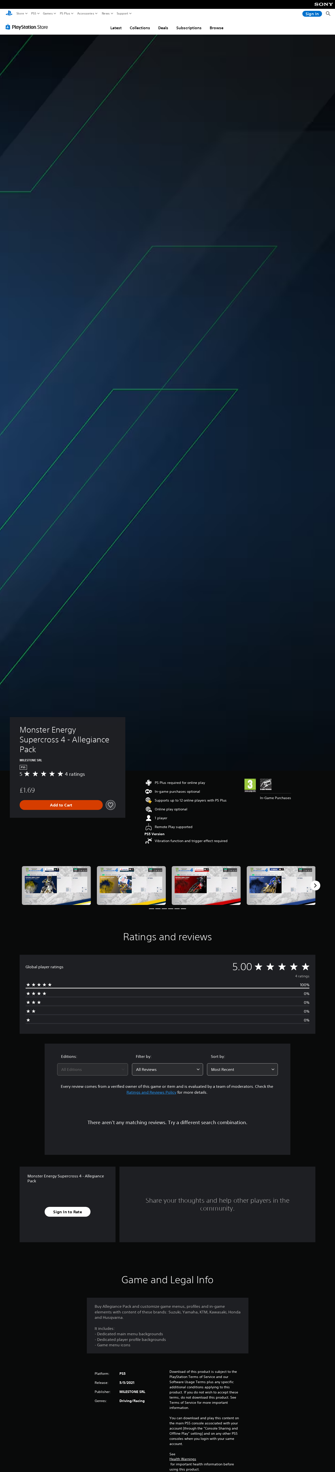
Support (123, 13)
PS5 (33, 13)
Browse (216, 27)
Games (48, 13)
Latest (116, 27)
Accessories (85, 13)
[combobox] (92, 1069)
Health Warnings (182, 1459)
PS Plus (65, 13)
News (106, 13)
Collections (140, 27)
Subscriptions (189, 27)
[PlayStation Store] (28, 27)
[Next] (315, 885)
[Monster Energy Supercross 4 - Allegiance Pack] (56, 885)
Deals (163, 27)
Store (20, 13)
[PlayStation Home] (9, 13)
